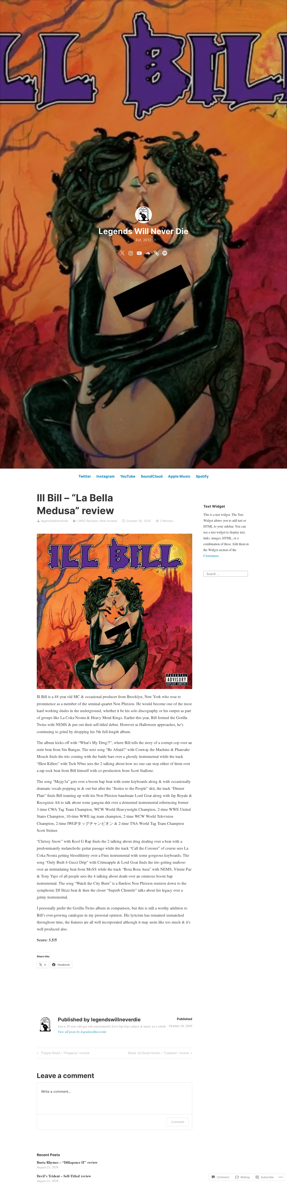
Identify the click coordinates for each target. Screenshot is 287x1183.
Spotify (202, 476)
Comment (177, 1122)
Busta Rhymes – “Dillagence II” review (67, 1162)
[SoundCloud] (148, 252)
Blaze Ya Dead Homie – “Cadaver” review (158, 1054)
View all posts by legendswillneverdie (82, 1032)
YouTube (127, 476)
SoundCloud (152, 476)
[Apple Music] (156, 252)
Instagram (105, 476)
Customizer (210, 555)
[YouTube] (139, 252)
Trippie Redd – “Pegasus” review (62, 1054)
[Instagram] (131, 252)
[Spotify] (165, 252)
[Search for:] (225, 573)
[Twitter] (122, 252)
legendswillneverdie (54, 521)
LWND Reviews (87, 521)
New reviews (108, 521)
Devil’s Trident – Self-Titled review (64, 1176)
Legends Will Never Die (143, 231)
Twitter (84, 476)
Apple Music (179, 476)
